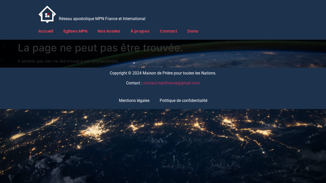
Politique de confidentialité (183, 100)
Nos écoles (109, 31)
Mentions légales (134, 100)
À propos (140, 31)
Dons (192, 31)
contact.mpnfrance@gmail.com (171, 83)
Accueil (45, 31)
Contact (168, 31)
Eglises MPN (75, 31)
